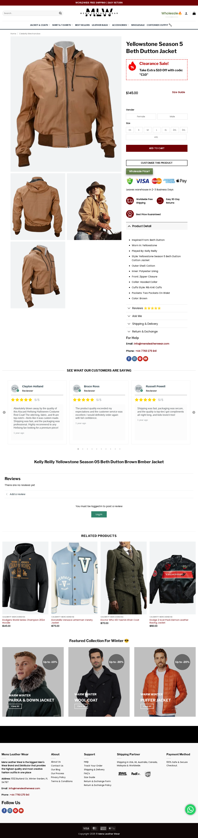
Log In (99, 514)
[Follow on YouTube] (145, 358)
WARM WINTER (20, 695)
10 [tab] (120, 449)
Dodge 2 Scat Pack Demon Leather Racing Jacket (169, 621)
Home (13, 33)
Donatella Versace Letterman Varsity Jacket (72, 621)
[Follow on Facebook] (128, 358)
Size (128, 123)
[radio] (141, 116)
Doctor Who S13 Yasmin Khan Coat (120, 620)
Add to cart (157, 148)
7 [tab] (106, 449)
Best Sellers (82, 25)
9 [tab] (115, 449)
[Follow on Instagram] (134, 358)
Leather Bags (100, 25)
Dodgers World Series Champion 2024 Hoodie (23, 621)
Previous (4, 412)
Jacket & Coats (39, 25)
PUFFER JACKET (155, 700)
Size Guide (178, 92)
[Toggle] (129, 226)
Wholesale (138, 25)
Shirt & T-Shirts (61, 25)
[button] (186, 13)
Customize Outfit (157, 25)
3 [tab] (88, 449)
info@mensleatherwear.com (151, 343)
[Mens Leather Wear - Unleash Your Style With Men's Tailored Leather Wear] (99, 13)
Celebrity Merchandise (29, 33)
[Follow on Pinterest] (140, 358)
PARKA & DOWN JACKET (31, 700)
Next (194, 412)
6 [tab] (101, 449)
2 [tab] (83, 449)
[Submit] (60, 13)
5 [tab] (97, 449)
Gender (130, 110)
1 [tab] (78, 449)
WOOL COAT (86, 700)
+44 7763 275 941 (146, 351)
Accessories (119, 25)
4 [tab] (92, 449)
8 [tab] (111, 449)
